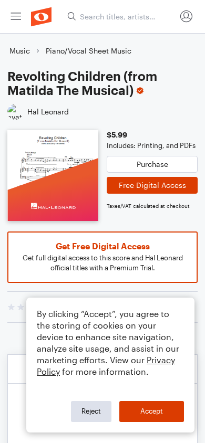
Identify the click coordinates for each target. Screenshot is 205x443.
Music (19, 50)
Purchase (152, 164)
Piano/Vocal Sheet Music (88, 50)
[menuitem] (16, 16)
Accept (151, 411)
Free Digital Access (152, 185)
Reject (91, 411)
